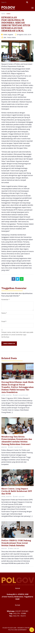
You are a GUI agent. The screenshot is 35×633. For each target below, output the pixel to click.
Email (3, 321)
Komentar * (5, 299)
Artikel (8, 13)
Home (3, 13)
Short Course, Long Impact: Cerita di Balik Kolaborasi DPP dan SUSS (16, 491)
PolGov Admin (11, 37)
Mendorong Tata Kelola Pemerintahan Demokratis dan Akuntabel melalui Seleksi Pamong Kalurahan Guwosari (16, 440)
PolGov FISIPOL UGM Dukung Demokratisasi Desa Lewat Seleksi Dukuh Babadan (16, 543)
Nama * (4, 313)
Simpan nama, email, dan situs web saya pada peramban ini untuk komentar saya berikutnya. (17, 334)
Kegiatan (10, 34)
